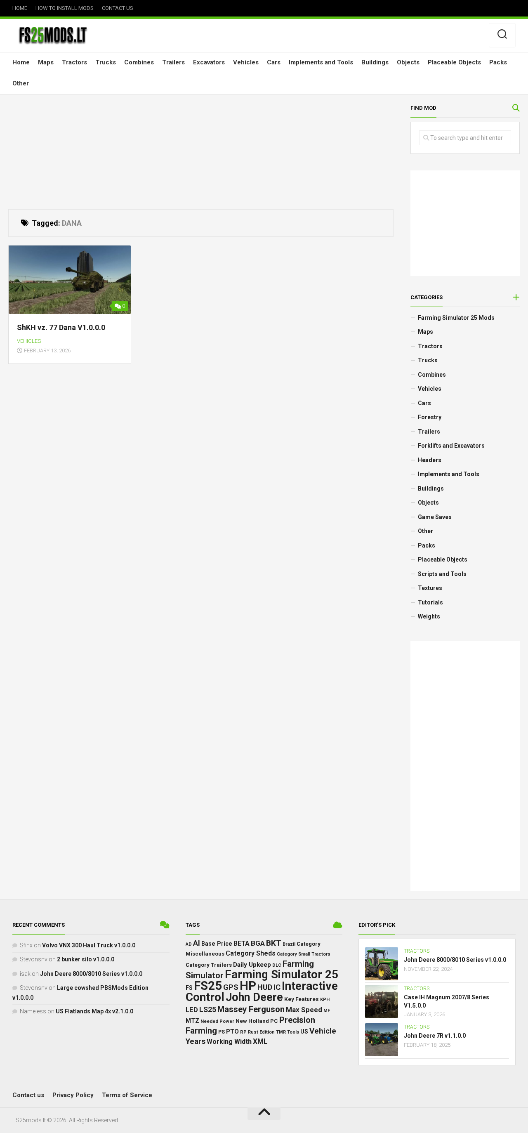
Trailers (173, 62)
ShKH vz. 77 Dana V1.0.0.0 (61, 327)
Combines (139, 62)
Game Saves (435, 517)
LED (192, 1010)
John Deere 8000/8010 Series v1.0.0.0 (91, 973)
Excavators (209, 62)
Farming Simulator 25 (281, 974)
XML (260, 1041)
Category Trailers (209, 965)
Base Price (216, 943)
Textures (430, 588)
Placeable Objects (454, 62)
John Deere (254, 997)
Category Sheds (251, 953)
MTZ (192, 1020)
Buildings (375, 62)
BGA (258, 943)
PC (274, 1020)
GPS (230, 987)
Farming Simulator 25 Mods (456, 317)
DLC (276, 965)
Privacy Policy (73, 1095)
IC (276, 987)
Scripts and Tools (442, 574)
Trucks (105, 62)
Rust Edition (261, 1032)
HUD (264, 987)
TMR (281, 1032)
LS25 (207, 1010)
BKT (273, 943)
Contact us (117, 8)
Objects (408, 62)
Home (19, 8)
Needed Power (217, 1021)
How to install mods (64, 8)
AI (196, 943)
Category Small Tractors (303, 954)
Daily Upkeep (252, 964)
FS (189, 987)
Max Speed (304, 1010)
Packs (498, 62)
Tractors (74, 62)
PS (221, 1032)
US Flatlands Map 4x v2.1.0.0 (94, 1011)
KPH (325, 999)
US (304, 1031)
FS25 (208, 986)
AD (189, 944)
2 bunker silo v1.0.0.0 (85, 959)
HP (248, 986)
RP (243, 1032)
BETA (241, 943)
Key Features (301, 999)
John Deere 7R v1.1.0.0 (435, 1035)
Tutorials (430, 602)
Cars (273, 62)
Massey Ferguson (251, 1009)
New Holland (252, 1021)
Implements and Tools (321, 62)
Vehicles (246, 62)
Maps (46, 62)
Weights (429, 616)
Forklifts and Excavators (451, 445)
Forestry (429, 417)
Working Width (229, 1042)
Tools (293, 1032)
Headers (429, 460)
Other (20, 83)
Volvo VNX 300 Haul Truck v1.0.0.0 (88, 945)
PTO (232, 1031)
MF (326, 1010)
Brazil (289, 944)
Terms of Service (127, 1095)
